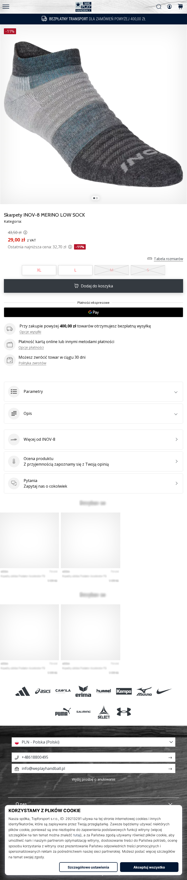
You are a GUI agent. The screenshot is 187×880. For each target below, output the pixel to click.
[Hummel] (104, 691)
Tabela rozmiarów (168, 258)
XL (39, 270)
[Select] (104, 712)
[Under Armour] (124, 712)
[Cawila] (63, 691)
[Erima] (83, 691)
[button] (93, 391)
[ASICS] (43, 691)
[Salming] (83, 712)
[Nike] (164, 691)
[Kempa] (124, 691)
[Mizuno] (144, 691)
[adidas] (22, 691)
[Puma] (63, 712)
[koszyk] (180, 7)
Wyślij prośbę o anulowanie (93, 779)
